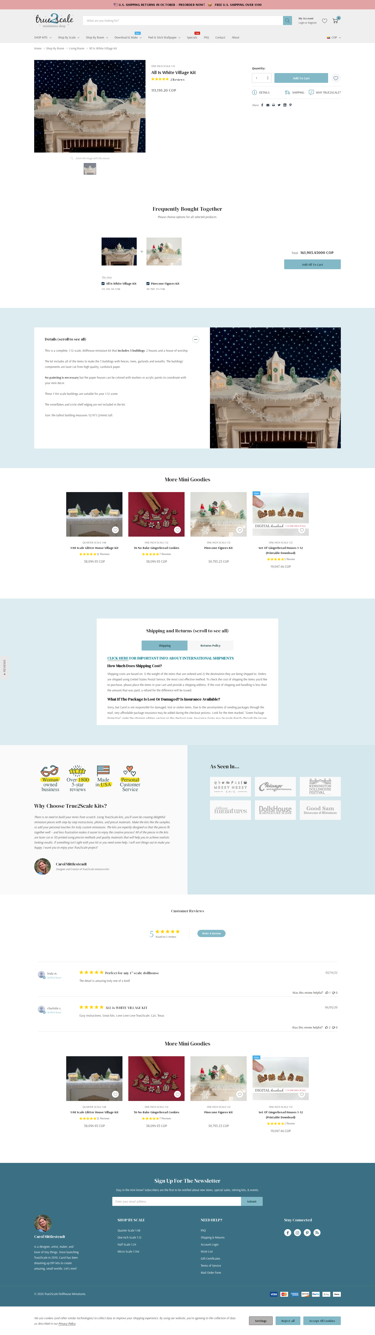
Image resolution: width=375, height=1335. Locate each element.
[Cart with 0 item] (335, 20)
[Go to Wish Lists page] (324, 20)
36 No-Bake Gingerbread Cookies (156, 548)
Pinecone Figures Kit (218, 548)
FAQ (203, 1230)
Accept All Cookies (322, 1321)
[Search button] (287, 20)
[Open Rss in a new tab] (317, 1233)
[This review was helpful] (326, 1027)
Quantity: (258, 68)
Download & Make (126, 37)
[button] (4, 667)
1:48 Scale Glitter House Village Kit (94, 548)
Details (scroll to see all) (65, 339)
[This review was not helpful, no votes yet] (333, 993)
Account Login (210, 1244)
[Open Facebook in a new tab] (287, 1233)
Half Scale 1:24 (127, 1244)
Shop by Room (95, 37)
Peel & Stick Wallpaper (162, 37)
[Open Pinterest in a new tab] (307, 1233)
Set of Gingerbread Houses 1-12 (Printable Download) (281, 550)
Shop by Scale (67, 37)
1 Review (289, 559)
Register (312, 22)
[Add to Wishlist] (336, 78)
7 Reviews (165, 554)
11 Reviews (103, 554)
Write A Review (211, 933)
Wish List (207, 1251)
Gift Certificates (210, 1258)
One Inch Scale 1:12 (129, 1237)
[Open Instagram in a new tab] (297, 1233)
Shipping (165, 645)
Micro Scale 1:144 (128, 1251)
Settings (261, 1321)
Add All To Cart (312, 264)
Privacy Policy (66, 1323)
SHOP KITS (40, 37)
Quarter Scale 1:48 (129, 1230)
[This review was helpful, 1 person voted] (327, 993)
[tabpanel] (275, 388)
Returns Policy (211, 645)
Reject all (288, 1321)
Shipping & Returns (213, 1237)
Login (302, 22)
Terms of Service (211, 1265)
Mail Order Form (211, 1272)
